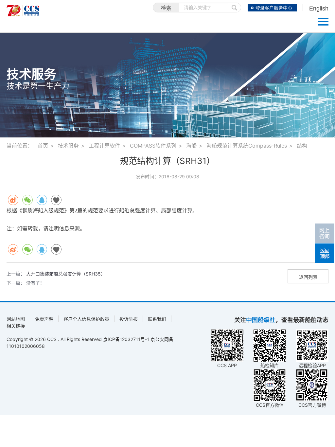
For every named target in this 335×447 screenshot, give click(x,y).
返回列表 (308, 277)
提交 (234, 7)
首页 (43, 145)
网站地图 (16, 319)
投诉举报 (128, 319)
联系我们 (157, 319)
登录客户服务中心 (274, 7)
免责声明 (44, 319)
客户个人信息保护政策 (86, 319)
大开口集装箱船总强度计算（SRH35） (65, 274)
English (318, 8)
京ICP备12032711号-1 (126, 339)
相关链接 (16, 326)
